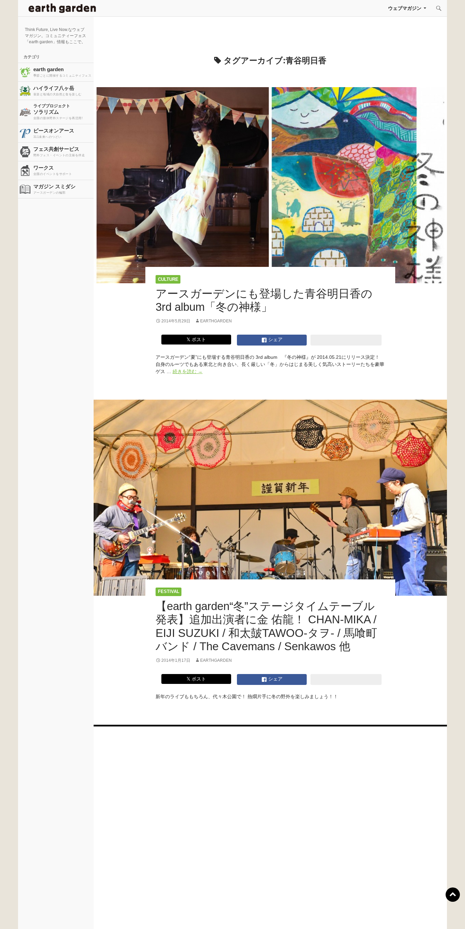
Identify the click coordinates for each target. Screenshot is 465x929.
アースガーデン (62, 8)
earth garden (62, 71)
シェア (275, 339)
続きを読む (188, 371)
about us (88, 915)
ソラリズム (58, 111)
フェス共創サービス (59, 151)
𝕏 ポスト (196, 339)
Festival (168, 591)
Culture (168, 279)
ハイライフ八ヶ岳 (57, 90)
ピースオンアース (53, 133)
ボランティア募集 (381, 915)
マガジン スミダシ (54, 188)
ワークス (52, 170)
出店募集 (235, 915)
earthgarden (216, 321)
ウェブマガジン (404, 8)
